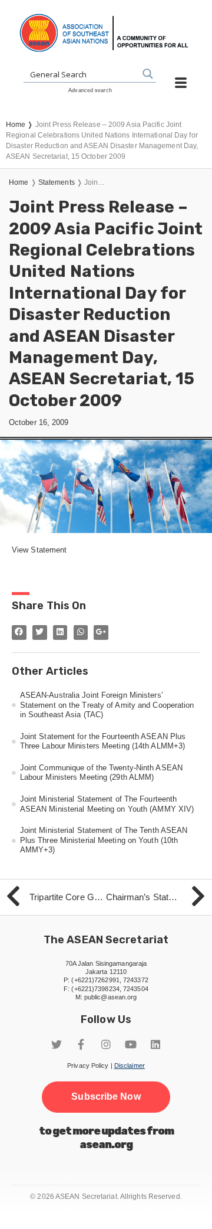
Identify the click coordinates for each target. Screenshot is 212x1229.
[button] (106, 1096)
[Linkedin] (155, 1044)
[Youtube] (130, 1044)
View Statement (39, 549)
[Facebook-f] (81, 1044)
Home (18, 182)
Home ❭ (20, 124)
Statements (56, 182)
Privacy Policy (87, 1065)
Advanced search (90, 90)
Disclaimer (129, 1065)
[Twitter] (56, 1044)
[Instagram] (106, 1044)
